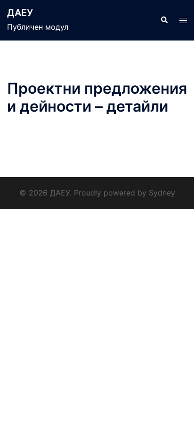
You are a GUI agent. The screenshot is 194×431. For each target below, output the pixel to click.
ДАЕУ (20, 12)
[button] (164, 20)
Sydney (162, 192)
